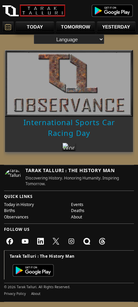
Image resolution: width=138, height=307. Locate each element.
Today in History (19, 205)
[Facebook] (9, 241)
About (76, 217)
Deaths (77, 211)
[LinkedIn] (40, 241)
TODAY (35, 27)
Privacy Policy (15, 294)
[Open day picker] (8, 26)
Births (9, 211)
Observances (16, 217)
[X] (56, 241)
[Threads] (102, 241)
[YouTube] (25, 241)
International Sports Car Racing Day (69, 129)
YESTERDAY (116, 27)
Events (77, 205)
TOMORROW (75, 27)
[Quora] (86, 241)
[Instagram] (71, 241)
